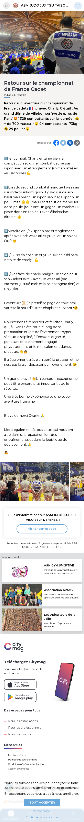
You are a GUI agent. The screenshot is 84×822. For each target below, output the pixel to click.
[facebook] (56, 143)
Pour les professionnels (24, 728)
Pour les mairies (19, 734)
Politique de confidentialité (22, 759)
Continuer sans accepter (42, 817)
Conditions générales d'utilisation (26, 764)
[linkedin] (70, 143)
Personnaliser (42, 811)
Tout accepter (42, 802)
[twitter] (63, 143)
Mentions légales (17, 755)
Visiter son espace (42, 529)
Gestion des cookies (18, 768)
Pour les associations (23, 721)
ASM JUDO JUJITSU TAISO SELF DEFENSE (43, 5)
